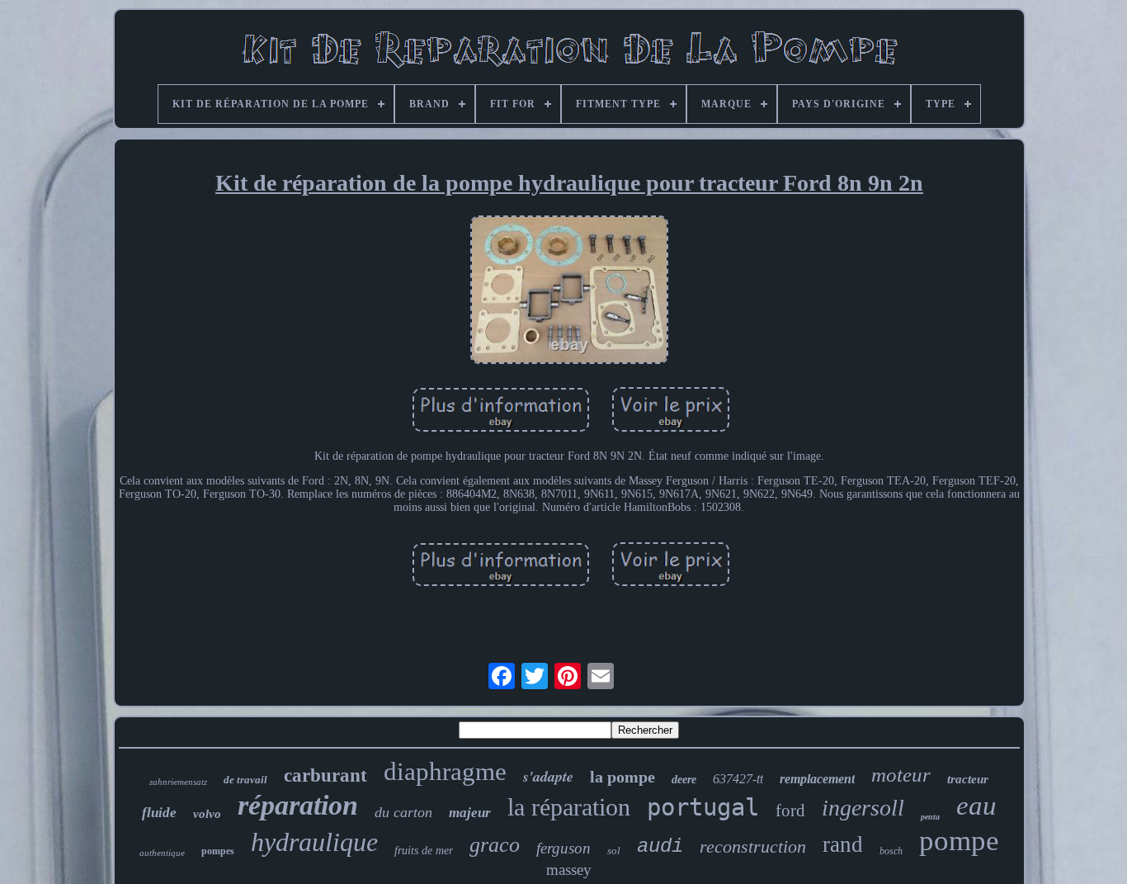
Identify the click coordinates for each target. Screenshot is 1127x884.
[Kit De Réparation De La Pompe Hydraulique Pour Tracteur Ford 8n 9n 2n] (569, 291)
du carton (403, 812)
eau (976, 805)
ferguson (563, 848)
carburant (325, 775)
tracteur (967, 779)
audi (660, 846)
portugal (703, 807)
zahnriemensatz (178, 782)
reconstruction (753, 846)
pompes (217, 851)
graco (494, 845)
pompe (959, 841)
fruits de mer (423, 850)
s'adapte (548, 776)
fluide (159, 812)
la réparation (568, 806)
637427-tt (738, 779)
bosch (891, 851)
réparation (298, 805)
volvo (207, 813)
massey (569, 869)
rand (843, 844)
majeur (470, 812)
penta (930, 816)
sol (613, 850)
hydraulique (314, 842)
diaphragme (445, 771)
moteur (901, 774)
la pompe (622, 777)
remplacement (817, 779)
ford (790, 810)
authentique (162, 853)
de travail (245, 779)
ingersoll (863, 807)
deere (684, 779)
